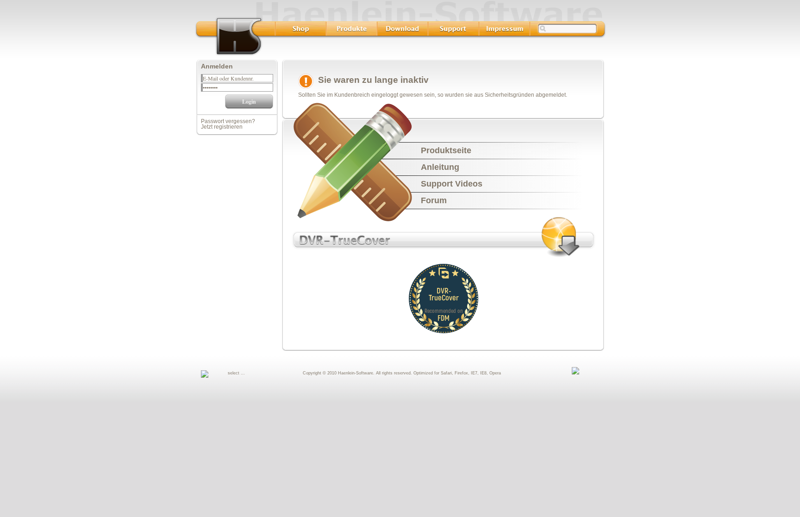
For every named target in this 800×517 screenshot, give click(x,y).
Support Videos (451, 183)
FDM (444, 317)
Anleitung (440, 167)
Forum (434, 200)
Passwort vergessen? (228, 121)
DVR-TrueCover (444, 294)
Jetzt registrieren (222, 127)
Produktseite (446, 150)
